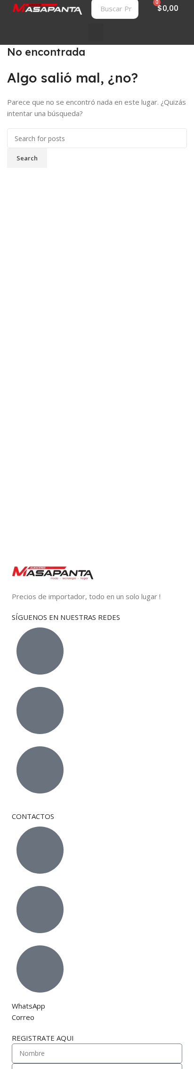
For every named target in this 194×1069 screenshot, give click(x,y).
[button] (95, 33)
